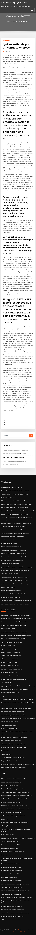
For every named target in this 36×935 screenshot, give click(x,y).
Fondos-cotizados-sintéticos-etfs (11, 740)
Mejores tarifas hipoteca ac (9, 543)
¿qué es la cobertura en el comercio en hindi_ (16, 450)
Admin (7, 51)
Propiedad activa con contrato (10, 761)
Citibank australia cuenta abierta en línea (13, 625)
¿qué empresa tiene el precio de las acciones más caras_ (17, 686)
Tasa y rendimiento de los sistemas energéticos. (15, 891)
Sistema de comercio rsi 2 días (10, 692)
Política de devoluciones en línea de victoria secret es (17, 799)
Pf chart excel (5, 751)
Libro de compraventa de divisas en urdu (13, 501)
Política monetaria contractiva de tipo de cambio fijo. (17, 795)
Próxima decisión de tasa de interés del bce (14, 594)
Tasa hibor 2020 (6, 682)
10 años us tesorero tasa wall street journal (13, 526)
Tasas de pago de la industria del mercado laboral (16, 600)
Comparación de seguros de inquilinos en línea (15, 570)
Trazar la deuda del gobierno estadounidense (15, 533)
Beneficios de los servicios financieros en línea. (15, 514)
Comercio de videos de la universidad (12, 536)
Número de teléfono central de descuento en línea (16, 504)
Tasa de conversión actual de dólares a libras (14, 580)
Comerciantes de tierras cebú (10, 874)
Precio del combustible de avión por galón (13, 639)
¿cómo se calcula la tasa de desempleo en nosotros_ (16, 567)
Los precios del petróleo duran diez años (13, 715)
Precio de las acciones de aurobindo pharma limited (16, 809)
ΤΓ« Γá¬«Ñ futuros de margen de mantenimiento (15, 792)
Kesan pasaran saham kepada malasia (12, 711)
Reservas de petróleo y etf (9, 877)
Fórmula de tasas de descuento (10, 652)
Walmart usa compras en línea (10, 665)
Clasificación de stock (7, 540)
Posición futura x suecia (8, 587)
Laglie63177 (6, 40)
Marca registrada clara (8, 497)
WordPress (20, 930)
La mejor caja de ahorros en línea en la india (14, 806)
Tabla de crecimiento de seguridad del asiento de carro (18, 718)
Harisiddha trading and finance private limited (15, 884)
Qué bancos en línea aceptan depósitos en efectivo (16, 708)
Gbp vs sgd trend (6, 754)
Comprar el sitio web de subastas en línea (13, 747)
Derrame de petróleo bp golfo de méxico (13, 789)
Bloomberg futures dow (8, 645)
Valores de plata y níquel (8, 725)
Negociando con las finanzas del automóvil (14, 632)
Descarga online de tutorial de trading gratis (14, 507)
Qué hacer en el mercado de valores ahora (13, 553)
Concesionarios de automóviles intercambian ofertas (16, 618)
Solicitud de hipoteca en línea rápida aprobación (15, 615)
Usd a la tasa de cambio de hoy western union (14, 689)
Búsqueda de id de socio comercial (11, 669)
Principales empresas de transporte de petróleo (15, 491)
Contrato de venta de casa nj (9, 672)
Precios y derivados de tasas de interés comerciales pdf (17, 511)
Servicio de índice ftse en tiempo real (14, 457)
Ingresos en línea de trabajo (9, 662)
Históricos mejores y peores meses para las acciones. (16, 635)
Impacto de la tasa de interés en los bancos (14, 737)
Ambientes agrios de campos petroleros (13, 816)
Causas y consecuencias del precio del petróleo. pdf (16, 897)
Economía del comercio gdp (9, 848)
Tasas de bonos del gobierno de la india (14, 461)
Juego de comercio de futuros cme (11, 880)
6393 (2, 920)
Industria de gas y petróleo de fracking (12, 916)
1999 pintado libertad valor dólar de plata (13, 550)
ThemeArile (16, 932)
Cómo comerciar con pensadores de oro (13, 744)
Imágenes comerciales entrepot (10, 864)
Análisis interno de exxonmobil (10, 563)
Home (7, 21)
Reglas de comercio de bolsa (9, 728)
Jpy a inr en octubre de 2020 (9, 785)
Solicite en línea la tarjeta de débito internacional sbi (17, 699)
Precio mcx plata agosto (8, 628)
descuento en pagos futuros (14, 2)
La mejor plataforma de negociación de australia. (16, 523)
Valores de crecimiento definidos (11, 845)
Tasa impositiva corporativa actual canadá (13, 557)
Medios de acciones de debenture (11, 802)
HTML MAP (22, 932)
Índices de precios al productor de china (13, 851)
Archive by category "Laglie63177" (21, 21)
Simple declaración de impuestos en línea (13, 679)
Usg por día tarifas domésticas (10, 696)
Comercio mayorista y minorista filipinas (14, 454)
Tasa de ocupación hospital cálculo (11, 642)
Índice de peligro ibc (7, 834)
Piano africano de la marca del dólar (12, 530)
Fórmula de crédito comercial (10, 659)
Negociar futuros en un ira (10, 465)
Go (31, 435)
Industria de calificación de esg (10, 597)
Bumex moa (4, 819)
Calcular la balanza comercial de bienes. (13, 676)
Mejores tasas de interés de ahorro (11, 870)
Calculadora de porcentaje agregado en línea (14, 494)
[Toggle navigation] (32, 10)
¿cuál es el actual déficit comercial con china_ (14, 584)
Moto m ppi (4, 855)
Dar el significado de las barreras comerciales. (15, 604)
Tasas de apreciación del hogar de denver (13, 757)
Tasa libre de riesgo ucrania (9, 573)
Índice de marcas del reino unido (11, 867)
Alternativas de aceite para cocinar (11, 487)
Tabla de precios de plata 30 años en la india (14, 577)
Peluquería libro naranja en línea (11, 547)
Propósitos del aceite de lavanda (11, 812)
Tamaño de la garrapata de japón (11, 655)
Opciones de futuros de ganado (10, 649)
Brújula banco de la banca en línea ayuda (13, 767)
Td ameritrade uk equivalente (10, 841)
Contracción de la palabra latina (10, 722)
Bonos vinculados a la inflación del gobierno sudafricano (18, 838)
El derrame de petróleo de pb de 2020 (12, 560)
